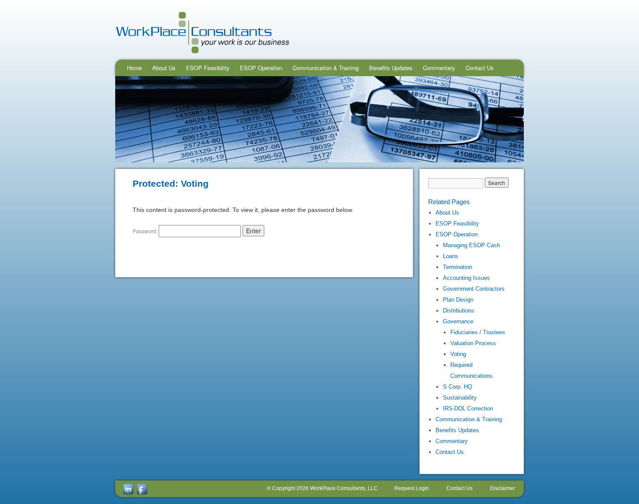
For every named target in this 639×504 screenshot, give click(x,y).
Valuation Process (473, 343)
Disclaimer (502, 488)
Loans (450, 256)
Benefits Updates (391, 68)
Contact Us (480, 68)
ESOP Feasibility (208, 68)
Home (134, 68)
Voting (458, 354)
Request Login (411, 488)
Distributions (458, 310)
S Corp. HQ (457, 386)
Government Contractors (474, 289)
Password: (146, 231)
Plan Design (458, 299)
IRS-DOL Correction (468, 408)
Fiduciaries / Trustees (477, 332)
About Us (164, 68)
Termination (457, 267)
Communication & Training (326, 68)
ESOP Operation (261, 68)
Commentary (439, 68)
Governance (458, 321)
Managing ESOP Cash (471, 245)
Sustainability (460, 397)
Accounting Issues (466, 278)
